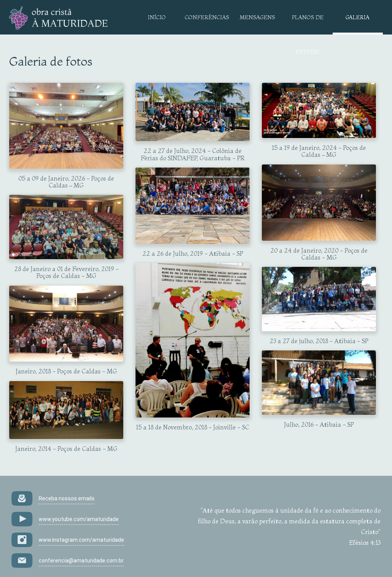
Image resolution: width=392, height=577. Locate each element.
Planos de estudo (307, 24)
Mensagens (257, 17)
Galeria (357, 17)
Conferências (207, 17)
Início (157, 17)
